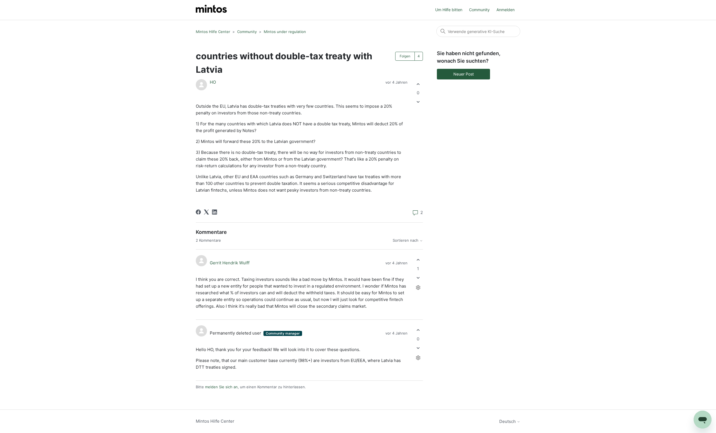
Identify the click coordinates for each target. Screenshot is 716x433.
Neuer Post (463, 74)
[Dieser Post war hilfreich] (418, 84)
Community (479, 9)
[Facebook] (198, 212)
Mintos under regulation (285, 31)
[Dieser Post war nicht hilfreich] (418, 102)
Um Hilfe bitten (448, 9)
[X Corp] (206, 212)
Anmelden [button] (505, 9)
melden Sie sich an (221, 387)
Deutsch (508, 421)
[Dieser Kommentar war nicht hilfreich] (418, 278)
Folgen (405, 56)
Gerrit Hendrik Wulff (229, 262)
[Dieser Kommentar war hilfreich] (418, 260)
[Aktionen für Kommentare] (418, 287)
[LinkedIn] (214, 212)
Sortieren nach (406, 240)
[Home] (211, 10)
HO (213, 82)
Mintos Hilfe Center (213, 31)
